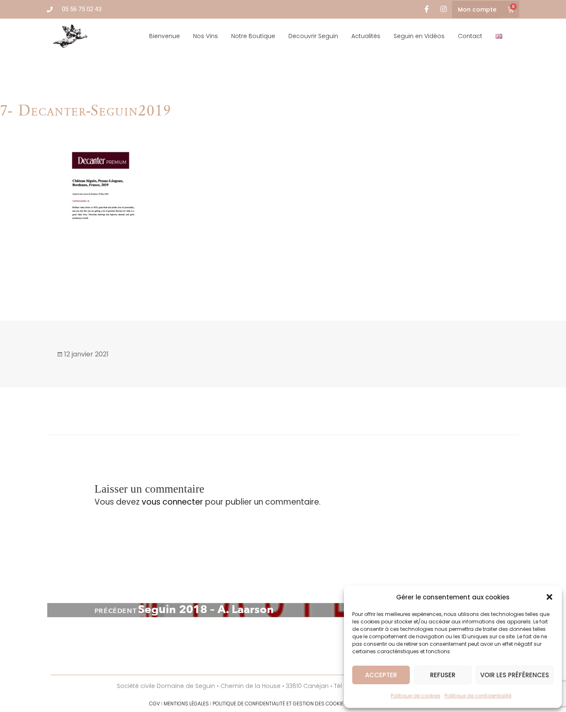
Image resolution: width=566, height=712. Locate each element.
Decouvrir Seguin (313, 36)
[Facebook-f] (426, 9)
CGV (154, 703)
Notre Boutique (253, 36)
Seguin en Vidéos (419, 36)
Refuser (442, 675)
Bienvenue (164, 36)
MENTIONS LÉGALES (186, 703)
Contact (470, 36)
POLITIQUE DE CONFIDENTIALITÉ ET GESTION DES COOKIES (280, 703)
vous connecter (172, 502)
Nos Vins (205, 36)
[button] (549, 597)
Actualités (365, 36)
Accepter (381, 675)
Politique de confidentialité (478, 695)
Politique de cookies (415, 695)
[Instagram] (443, 9)
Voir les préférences (514, 675)
